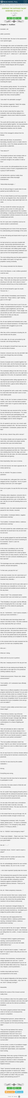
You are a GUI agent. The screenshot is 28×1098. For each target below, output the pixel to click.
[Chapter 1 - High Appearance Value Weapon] (9, 18)
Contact (9, 1096)
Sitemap (15, 1096)
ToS (12, 1096)
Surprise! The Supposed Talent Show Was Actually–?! (14, 9)
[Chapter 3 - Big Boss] (18, 18)
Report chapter (10, 1092)
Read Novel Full (10, 2)
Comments (19, 1092)
